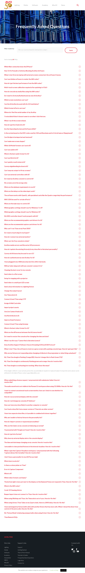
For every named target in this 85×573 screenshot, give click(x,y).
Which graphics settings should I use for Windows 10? (22, 212)
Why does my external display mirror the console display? (23, 438)
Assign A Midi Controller (12, 303)
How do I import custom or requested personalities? (21, 422)
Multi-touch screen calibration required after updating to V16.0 (25, 87)
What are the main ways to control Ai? (17, 204)
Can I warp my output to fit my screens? (17, 170)
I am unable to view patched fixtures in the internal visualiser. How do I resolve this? (32, 446)
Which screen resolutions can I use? (16, 100)
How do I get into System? (13, 434)
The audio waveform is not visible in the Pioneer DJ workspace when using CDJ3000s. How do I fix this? (38, 386)
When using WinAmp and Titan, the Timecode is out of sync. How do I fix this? (30, 498)
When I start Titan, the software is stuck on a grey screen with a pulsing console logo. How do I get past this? (40, 349)
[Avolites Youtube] (76, 551)
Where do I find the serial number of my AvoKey (20, 112)
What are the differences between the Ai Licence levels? (23, 332)
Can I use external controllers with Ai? (17, 175)
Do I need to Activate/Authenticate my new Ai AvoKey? (23, 96)
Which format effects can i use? (15, 108)
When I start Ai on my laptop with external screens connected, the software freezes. (32, 75)
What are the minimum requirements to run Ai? (19, 187)
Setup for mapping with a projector (16, 278)
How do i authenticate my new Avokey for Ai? (19, 258)
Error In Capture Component (13, 469)
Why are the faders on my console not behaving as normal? (24, 426)
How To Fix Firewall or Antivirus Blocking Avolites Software (24, 71)
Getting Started (22, 550)
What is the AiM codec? (12, 486)
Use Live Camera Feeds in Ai (13, 311)
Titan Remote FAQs (11, 517)
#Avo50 (54, 5)
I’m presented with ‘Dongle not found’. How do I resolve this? (24, 430)
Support (20, 547)
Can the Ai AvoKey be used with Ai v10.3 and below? (21, 104)
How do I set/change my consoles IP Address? (19, 401)
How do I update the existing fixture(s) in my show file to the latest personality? (31, 249)
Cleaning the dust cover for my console (17, 270)
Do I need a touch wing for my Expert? (17, 233)
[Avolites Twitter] (72, 549)
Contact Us (21, 563)
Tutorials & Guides (23, 555)
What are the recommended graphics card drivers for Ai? (23, 220)
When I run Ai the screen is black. (15, 121)
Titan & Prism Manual (24, 552)
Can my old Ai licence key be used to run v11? (19, 253)
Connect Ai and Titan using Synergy (16, 324)
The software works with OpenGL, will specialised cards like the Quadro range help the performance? (38, 195)
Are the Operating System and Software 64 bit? (20, 129)
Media (26, 5)
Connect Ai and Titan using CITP (15, 299)
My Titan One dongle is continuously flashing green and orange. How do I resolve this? (33, 361)
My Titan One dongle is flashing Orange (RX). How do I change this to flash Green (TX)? (33, 357)
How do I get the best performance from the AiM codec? (23, 83)
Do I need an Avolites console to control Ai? (19, 179)
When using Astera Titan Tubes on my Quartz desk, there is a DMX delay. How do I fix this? (34, 503)
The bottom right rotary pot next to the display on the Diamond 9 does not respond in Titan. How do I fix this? (41, 482)
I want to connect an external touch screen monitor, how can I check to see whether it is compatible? (33, 392)
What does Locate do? (12, 461)
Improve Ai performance (12, 320)
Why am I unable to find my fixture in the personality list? (23, 417)
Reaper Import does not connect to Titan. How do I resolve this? (25, 494)
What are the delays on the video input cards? (19, 191)
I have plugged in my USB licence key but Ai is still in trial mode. (25, 262)
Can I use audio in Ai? (11, 150)
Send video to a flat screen (13, 274)
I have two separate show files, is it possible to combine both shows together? (30, 413)
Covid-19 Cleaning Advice (13, 490)
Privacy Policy (8, 565)
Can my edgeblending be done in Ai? (16, 166)
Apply (71, 50)
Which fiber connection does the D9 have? (18, 67)
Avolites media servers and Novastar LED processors (22, 245)
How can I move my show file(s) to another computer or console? (25, 405)
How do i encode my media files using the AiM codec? (22, 91)
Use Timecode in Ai (10, 295)
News (63, 5)
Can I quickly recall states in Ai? (14, 162)
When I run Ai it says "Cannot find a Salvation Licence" (22, 341)
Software (35, 5)
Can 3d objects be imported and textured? (18, 137)
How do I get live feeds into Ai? (14, 125)
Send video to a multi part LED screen (16, 282)
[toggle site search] (78, 5)
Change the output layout (13, 291)
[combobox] (41, 50)
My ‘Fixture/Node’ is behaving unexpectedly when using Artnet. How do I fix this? (31, 513)
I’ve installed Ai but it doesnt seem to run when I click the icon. (25, 116)
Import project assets (11, 307)
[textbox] (34, 50)
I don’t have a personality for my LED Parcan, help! (21, 457)
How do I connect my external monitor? (17, 237)
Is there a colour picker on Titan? (15, 465)
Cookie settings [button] (54, 570)
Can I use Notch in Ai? (11, 158)
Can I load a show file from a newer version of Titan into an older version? (28, 409)
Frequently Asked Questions (26, 558)
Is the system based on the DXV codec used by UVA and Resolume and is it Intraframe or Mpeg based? (38, 133)
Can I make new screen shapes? (14, 141)
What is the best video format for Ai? (16, 328)
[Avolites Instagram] (73, 551)
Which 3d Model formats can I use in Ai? (17, 145)
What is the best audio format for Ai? (16, 154)
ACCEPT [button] (63, 570)
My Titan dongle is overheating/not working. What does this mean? (27, 365)
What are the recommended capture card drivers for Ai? (23, 224)
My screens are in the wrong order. (15, 183)
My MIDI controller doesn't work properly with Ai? (21, 216)
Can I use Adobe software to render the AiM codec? (21, 79)
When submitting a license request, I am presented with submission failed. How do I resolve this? (32, 381)
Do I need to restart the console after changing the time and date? (26, 336)
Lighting (17, 5)
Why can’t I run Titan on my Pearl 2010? (17, 228)
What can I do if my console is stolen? (16, 241)
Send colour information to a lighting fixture (19, 287)
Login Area (21, 560)
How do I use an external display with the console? (21, 397)
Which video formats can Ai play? (15, 478)
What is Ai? (8, 473)
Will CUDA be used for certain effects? (17, 199)
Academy (45, 5)
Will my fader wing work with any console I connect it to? (23, 266)
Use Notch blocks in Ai (11, 316)
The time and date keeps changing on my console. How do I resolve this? (28, 442)
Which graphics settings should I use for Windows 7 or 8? (23, 208)
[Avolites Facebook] (75, 549)
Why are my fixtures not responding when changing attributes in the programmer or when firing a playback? (40, 353)
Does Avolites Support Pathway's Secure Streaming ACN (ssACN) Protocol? (29, 345)
